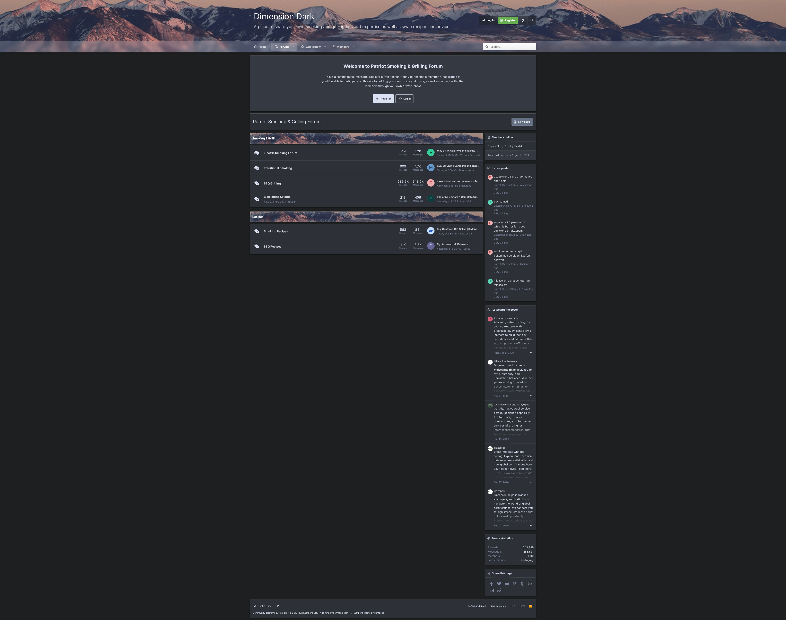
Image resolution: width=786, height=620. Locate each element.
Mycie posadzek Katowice (452, 244)
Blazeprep (500, 495)
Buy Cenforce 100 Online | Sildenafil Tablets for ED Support (472, 229)
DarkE (466, 248)
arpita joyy (527, 560)
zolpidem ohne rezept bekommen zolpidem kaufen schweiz (512, 255)
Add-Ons (324, 612)
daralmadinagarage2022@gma (511, 404)
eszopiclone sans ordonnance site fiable (461, 181)
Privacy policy (498, 606)
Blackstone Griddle (277, 196)
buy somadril (502, 201)
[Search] (531, 20)
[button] (294, 47)
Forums (284, 46)
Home (263, 46)
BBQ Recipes (272, 246)
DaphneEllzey (463, 185)
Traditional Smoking (278, 168)
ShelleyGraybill (513, 146)
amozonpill (465, 233)
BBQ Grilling (272, 183)
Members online (502, 137)
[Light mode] (522, 20)
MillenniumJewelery (505, 361)
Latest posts (500, 168)
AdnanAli (499, 318)
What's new (313, 46)
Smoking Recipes (276, 231)
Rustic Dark (264, 606)
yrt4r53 (467, 201)
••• (532, 352)
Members (343, 46)
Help (512, 606)
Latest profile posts (505, 309)
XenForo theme (362, 612)
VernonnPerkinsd (470, 155)
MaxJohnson (466, 170)
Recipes (257, 216)
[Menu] (467, 20)
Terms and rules (477, 606)
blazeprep (512, 318)
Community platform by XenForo (285, 612)
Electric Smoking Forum (280, 153)
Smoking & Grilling (265, 138)
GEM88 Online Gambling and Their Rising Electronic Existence (473, 165)
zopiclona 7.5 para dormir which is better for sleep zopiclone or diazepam (510, 226)
